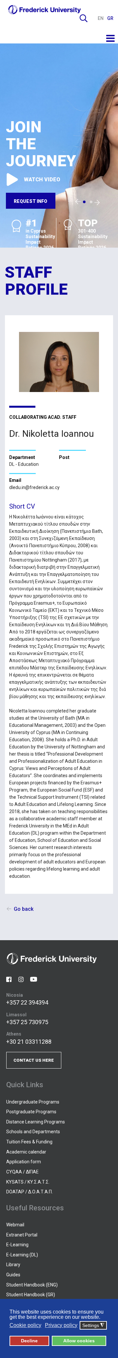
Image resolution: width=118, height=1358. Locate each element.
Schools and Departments (33, 1131)
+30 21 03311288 (28, 1041)
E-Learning (17, 1244)
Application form (23, 1161)
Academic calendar (26, 1151)
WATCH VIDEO (42, 179)
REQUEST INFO (30, 201)
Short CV (22, 506)
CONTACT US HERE (33, 1060)
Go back (23, 909)
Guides (13, 1274)
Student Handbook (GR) (30, 1294)
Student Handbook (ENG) (32, 1284)
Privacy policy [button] (61, 1325)
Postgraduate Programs (31, 1111)
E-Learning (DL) (22, 1254)
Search (84, 18)
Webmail (15, 1224)
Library (13, 1264)
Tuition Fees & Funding (29, 1141)
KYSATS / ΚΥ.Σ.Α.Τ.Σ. (27, 1182)
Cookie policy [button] (25, 1325)
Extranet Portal (21, 1234)
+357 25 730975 (27, 1022)
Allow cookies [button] (79, 1340)
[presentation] (78, 201)
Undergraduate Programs (32, 1101)
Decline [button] (29, 1340)
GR (110, 18)
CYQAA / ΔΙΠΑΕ (22, 1171)
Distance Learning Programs (35, 1121)
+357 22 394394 (27, 1002)
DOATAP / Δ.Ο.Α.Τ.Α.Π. (29, 1191)
